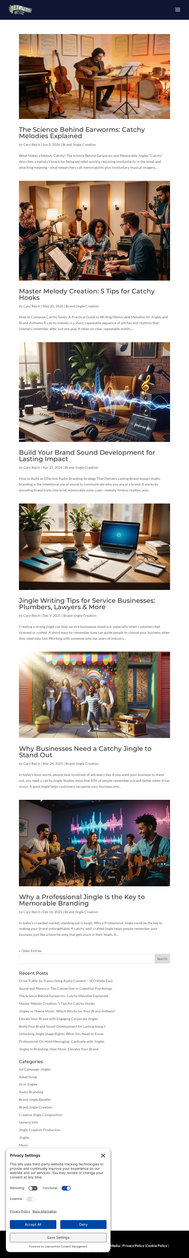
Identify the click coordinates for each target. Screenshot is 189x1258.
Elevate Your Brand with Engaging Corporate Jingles (58, 1019)
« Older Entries (30, 951)
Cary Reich (31, 144)
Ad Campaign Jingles (35, 1069)
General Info (28, 1122)
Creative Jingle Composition (40, 1115)
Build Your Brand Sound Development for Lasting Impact (87, 456)
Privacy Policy (133, 1245)
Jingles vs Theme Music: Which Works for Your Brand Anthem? (67, 1011)
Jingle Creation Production (39, 1130)
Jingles (24, 1137)
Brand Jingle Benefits (35, 1099)
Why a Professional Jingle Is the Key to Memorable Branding (82, 900)
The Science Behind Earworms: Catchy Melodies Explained (82, 133)
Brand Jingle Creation (79, 144)
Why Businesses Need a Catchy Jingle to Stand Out (85, 752)
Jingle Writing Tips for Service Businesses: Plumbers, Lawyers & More (87, 604)
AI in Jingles (28, 1084)
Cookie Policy (156, 1245)
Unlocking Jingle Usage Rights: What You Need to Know (61, 1034)
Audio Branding (31, 1092)
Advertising (28, 1077)
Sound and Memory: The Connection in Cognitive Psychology (65, 988)
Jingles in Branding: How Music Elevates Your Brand (58, 1049)
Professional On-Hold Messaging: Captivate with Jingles (61, 1041)
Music (23, 1145)
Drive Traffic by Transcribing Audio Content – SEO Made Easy (66, 981)
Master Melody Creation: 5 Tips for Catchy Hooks (87, 294)
